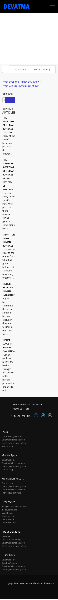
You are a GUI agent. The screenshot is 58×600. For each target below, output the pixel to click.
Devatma (6, 536)
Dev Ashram (7, 483)
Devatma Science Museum (13, 439)
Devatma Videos (9, 563)
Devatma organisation (12, 436)
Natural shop (8, 446)
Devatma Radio (9, 460)
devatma (22, 69)
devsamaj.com (8, 516)
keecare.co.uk (8, 519)
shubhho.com (8, 513)
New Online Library (42, 69)
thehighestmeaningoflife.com (15, 506)
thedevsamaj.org (9, 509)
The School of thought (12, 539)
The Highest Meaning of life (14, 443)
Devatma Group (9, 522)
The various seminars (11, 492)
